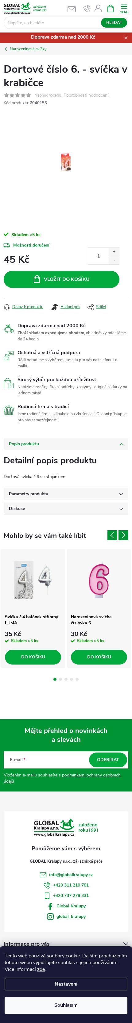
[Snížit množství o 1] (114, 260)
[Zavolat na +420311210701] (87, 9)
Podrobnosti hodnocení (86, 95)
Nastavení (66, 984)
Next (123, 535)
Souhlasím (66, 1005)
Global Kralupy (71, 906)
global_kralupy (71, 916)
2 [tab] (60, 679)
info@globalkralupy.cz (71, 875)
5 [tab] (77, 679)
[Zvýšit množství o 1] (114, 252)
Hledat (114, 22)
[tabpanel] (33, 608)
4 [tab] (71, 679)
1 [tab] (54, 679)
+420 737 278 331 (71, 895)
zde (41, 969)
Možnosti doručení (31, 245)
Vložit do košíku (67, 279)
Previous (112, 535)
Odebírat (108, 760)
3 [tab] (66, 679)
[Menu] (124, 8)
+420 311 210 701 (71, 885)
